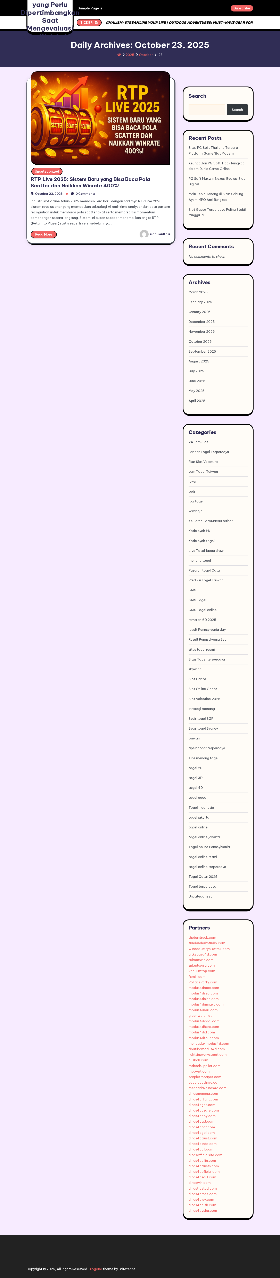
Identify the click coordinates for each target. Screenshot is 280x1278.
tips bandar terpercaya (207, 748)
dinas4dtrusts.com (204, 1166)
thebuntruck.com (202, 937)
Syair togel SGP (201, 718)
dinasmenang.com (203, 1093)
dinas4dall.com (201, 1149)
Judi (192, 491)
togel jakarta (199, 817)
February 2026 (200, 302)
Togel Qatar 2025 (203, 877)
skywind (195, 669)
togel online (198, 827)
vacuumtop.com (202, 971)
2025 (130, 55)
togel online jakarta (204, 837)
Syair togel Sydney (203, 728)
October (146, 55)
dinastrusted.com (203, 1188)
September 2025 (202, 351)
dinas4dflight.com (203, 1099)
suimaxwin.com (201, 960)
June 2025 (197, 381)
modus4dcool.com (204, 1021)
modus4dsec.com (203, 993)
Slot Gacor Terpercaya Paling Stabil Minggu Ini (217, 212)
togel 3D (196, 778)
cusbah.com (198, 1060)
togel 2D (195, 768)
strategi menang (202, 709)
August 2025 (199, 361)
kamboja (196, 511)
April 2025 (197, 401)
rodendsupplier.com (205, 1066)
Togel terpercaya (202, 886)
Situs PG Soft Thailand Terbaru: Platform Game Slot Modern (214, 150)
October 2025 (200, 341)
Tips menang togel (204, 758)
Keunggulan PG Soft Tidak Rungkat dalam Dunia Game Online (216, 166)
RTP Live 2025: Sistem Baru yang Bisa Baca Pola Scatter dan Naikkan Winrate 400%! (90, 182)
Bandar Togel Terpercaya (209, 452)
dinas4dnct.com (202, 1127)
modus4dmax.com (204, 988)
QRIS (192, 590)
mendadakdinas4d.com (208, 1088)
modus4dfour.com (204, 1038)
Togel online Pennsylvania (209, 847)
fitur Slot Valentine (203, 462)
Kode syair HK (200, 531)
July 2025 (196, 371)
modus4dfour (159, 234)
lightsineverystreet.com (208, 1054)
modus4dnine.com (204, 999)
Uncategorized (47, 171)
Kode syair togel (202, 541)
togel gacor (198, 797)
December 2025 (202, 322)
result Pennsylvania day (207, 630)
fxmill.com (197, 977)
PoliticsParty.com (203, 982)
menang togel (200, 560)
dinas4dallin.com (202, 1160)
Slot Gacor (197, 679)
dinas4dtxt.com (201, 1121)
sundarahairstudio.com (207, 943)
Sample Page (88, 8)
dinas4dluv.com (201, 1199)
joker (193, 481)
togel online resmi (203, 857)
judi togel (196, 501)
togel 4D (196, 788)
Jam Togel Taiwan (203, 471)
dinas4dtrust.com (203, 1138)
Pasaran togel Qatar (205, 570)
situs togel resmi (202, 649)
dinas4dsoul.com (202, 1177)
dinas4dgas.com (202, 1105)
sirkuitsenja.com (202, 965)
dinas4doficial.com (204, 1172)
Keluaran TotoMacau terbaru (211, 521)
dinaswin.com (200, 1183)
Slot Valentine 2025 (204, 699)
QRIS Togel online (203, 610)
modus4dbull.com (203, 1010)
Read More (43, 234)
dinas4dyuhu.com (203, 1211)
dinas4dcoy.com (202, 1116)
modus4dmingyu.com (206, 1004)
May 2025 (197, 391)
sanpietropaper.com (205, 1077)
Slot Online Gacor (203, 689)
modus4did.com (202, 1032)
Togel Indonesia (201, 807)
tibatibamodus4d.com (207, 1049)
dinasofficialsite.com (205, 1155)
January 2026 (200, 312)
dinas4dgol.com (202, 1133)
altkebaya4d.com (203, 954)
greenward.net (200, 1016)
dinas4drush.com (202, 1205)
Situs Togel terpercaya (207, 659)
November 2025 (202, 331)
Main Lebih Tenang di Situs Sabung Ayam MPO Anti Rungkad (216, 197)
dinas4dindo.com (203, 1144)
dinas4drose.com (203, 1194)
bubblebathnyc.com (205, 1082)
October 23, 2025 (49, 194)
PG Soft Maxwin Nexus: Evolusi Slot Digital (217, 181)
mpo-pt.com (199, 1071)
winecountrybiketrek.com (209, 949)
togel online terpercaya (207, 867)
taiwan (194, 738)
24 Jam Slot (198, 442)
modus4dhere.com (204, 1027)
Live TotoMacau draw (206, 551)
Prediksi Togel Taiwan (206, 580)
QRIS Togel (197, 600)
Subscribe (242, 8)
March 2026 (198, 292)
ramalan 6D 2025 (202, 620)
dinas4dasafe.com (204, 1110)
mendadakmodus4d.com (209, 1043)
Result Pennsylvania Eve (208, 639)
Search (197, 96)
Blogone (95, 1269)
